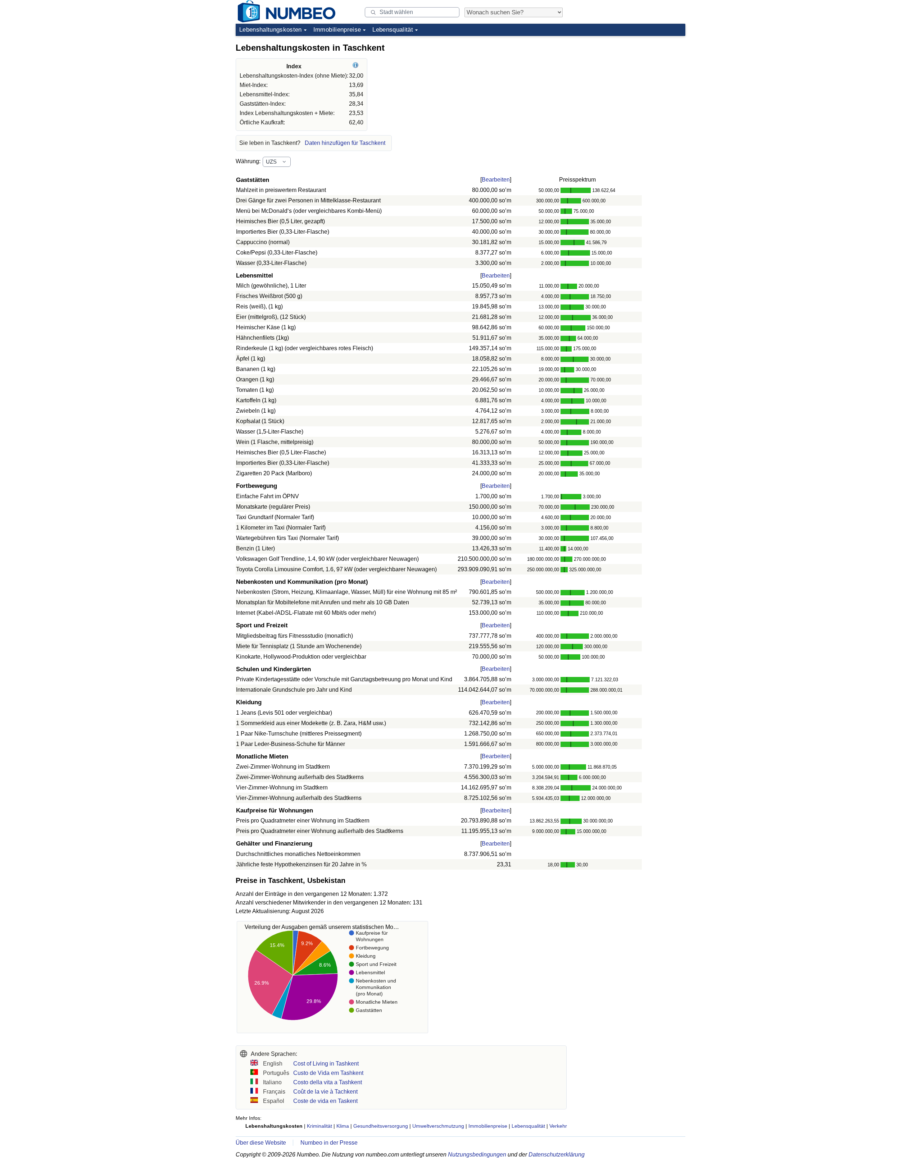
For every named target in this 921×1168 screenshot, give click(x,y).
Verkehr (558, 1126)
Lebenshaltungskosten (270, 29)
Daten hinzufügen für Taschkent (345, 143)
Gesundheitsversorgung (380, 1126)
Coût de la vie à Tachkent (325, 1092)
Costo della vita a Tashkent (327, 1082)
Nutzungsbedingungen (477, 1154)
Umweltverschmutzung (438, 1126)
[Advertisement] (631, 84)
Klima (342, 1126)
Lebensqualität (392, 29)
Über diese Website (261, 1143)
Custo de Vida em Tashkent (328, 1073)
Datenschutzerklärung (556, 1154)
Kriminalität (319, 1126)
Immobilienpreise (337, 29)
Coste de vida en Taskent (325, 1101)
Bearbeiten (496, 180)
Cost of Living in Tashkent (326, 1064)
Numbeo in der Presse (329, 1143)
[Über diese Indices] (356, 66)
